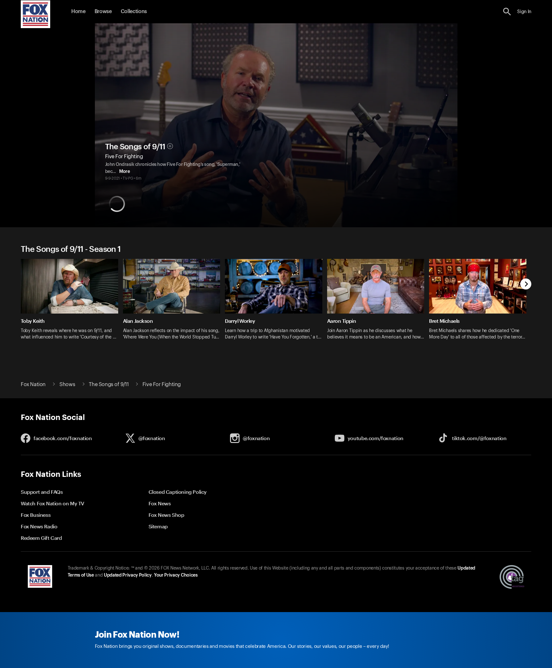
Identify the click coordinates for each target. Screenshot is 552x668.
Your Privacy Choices (175, 575)
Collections (134, 11)
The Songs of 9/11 (135, 147)
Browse (103, 11)
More (124, 171)
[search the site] (507, 11)
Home (78, 11)
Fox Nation (33, 384)
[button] (507, 11)
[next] (526, 284)
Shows (67, 384)
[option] (72, 303)
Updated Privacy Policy (128, 575)
